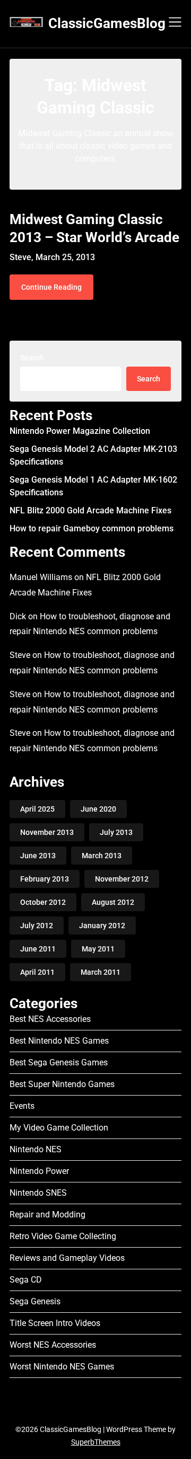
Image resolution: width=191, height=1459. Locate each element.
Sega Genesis (35, 1301)
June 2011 (38, 949)
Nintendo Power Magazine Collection (80, 431)
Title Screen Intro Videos (55, 1323)
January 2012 (102, 925)
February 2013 (44, 879)
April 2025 (37, 809)
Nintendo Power (39, 1171)
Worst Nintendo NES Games (62, 1367)
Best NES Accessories (50, 1019)
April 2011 (37, 972)
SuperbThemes (95, 1442)
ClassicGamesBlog (107, 23)
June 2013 (38, 855)
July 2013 (116, 832)
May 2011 (98, 949)
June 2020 (98, 809)
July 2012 (36, 925)
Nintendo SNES (38, 1193)
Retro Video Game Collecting (63, 1236)
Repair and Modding (47, 1214)
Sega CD (26, 1280)
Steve (20, 655)
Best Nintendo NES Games (59, 1041)
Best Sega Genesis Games (59, 1062)
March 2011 (100, 972)
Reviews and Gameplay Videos (67, 1258)
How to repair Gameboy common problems (91, 528)
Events (22, 1106)
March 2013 (101, 855)
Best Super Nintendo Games (62, 1084)
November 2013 (47, 832)
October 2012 (43, 902)
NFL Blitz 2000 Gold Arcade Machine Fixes (90, 510)
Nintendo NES (36, 1149)
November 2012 (122, 879)
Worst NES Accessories (53, 1345)
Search (32, 357)
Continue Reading (51, 287)
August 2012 (113, 902)
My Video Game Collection (59, 1128)
